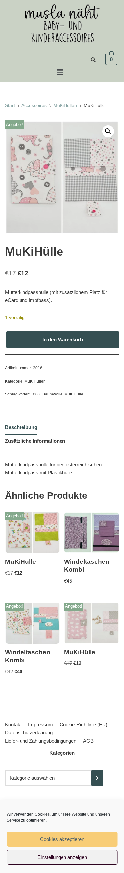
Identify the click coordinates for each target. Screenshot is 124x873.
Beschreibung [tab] (21, 427)
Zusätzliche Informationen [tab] (35, 441)
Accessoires (34, 105)
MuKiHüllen (65, 105)
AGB (88, 741)
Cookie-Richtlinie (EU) (83, 724)
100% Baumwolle (46, 394)
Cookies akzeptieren (62, 839)
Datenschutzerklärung (29, 732)
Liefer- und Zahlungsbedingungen (40, 741)
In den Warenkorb (62, 339)
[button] (59, 72)
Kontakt (13, 724)
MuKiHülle (73, 394)
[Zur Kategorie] (97, 778)
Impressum (40, 724)
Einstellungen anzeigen (62, 857)
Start (10, 105)
